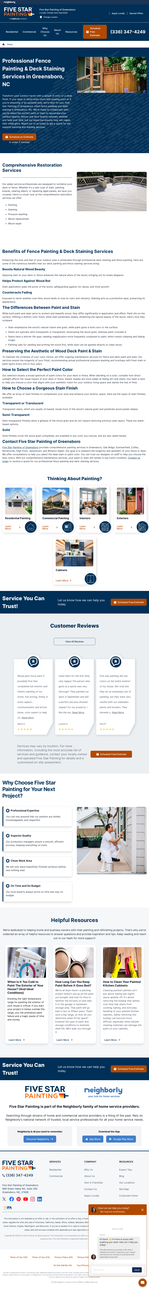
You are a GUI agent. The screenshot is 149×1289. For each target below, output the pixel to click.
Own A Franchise (93, 1182)
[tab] (11, 31)
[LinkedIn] (39, 1199)
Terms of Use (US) (19, 1257)
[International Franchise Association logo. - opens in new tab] (7, 1208)
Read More (28, 717)
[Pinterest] (18, 1199)
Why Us (88, 1169)
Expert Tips (125, 1169)
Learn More (8, 527)
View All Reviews (74, 641)
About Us (89, 1176)
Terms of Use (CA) (41, 1257)
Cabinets (61, 570)
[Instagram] (32, 1199)
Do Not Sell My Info (63, 1265)
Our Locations (127, 1182)
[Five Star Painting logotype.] (19, 13)
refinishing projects (111, 930)
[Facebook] (11, 1199)
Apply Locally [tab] (118, 13)
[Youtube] (25, 1199)
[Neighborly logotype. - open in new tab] (9, 2)
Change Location (50, 17)
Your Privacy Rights (86, 1265)
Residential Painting (17, 518)
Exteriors (122, 518)
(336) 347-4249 (19, 1175)
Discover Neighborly (37, 1139)
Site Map (124, 1189)
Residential (55, 1169)
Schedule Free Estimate (131, 602)
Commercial (56, 1176)
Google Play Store (123, 1139)
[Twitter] (4, 1199)
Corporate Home (128, 1195)
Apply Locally (91, 1195)
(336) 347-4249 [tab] (128, 31)
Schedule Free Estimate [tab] (95, 32)
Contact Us (90, 1189)
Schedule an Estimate (21, 136)
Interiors (85, 518)
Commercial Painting (55, 518)
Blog (121, 1176)
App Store (94, 1139)
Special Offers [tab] (136, 13)
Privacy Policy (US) (64, 1257)
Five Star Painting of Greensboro (20, 447)
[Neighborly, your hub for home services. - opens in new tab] (103, 1092)
